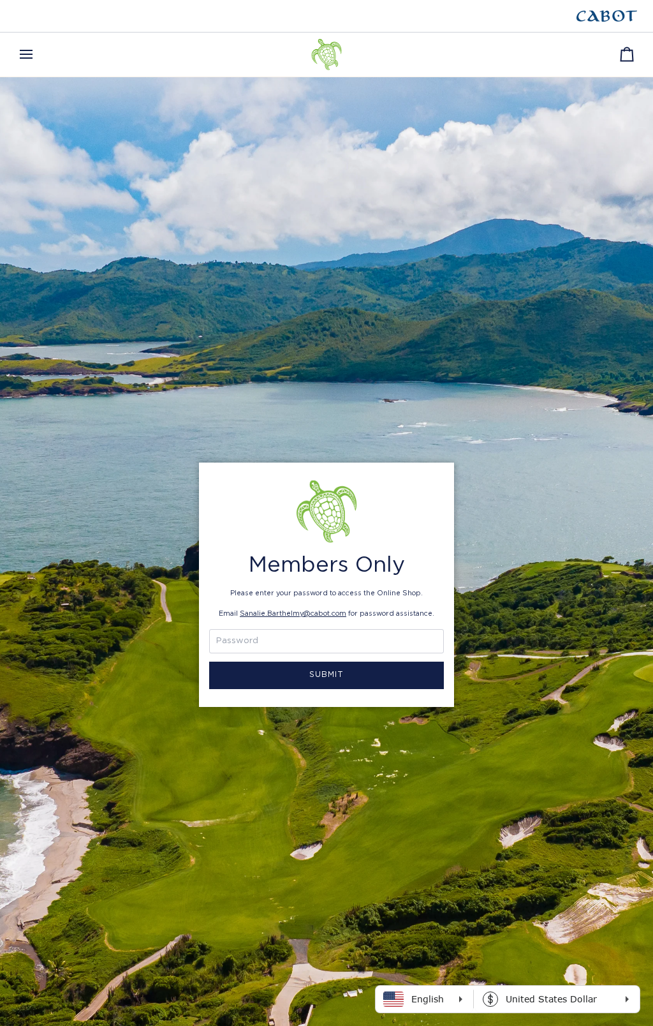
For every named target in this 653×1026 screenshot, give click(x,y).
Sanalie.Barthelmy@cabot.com (293, 613)
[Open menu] (37, 55)
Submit (326, 675)
